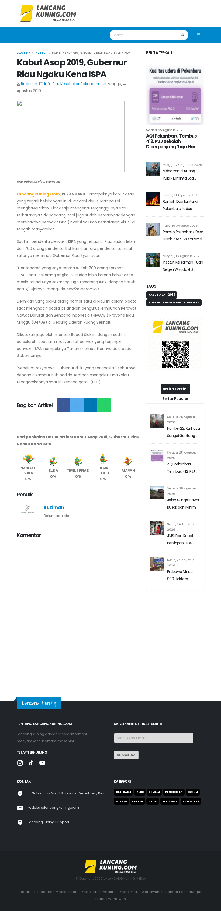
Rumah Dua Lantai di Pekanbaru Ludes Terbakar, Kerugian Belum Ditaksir (180, 205)
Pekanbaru (91, 83)
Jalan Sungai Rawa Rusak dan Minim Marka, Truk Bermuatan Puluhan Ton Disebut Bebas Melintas (183, 504)
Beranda (23, 53)
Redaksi (25, 891)
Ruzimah (29, 83)
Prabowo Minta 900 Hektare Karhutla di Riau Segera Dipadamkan (180, 576)
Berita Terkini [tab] (175, 389)
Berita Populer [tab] (175, 398)
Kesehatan (70, 83)
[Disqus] (78, 610)
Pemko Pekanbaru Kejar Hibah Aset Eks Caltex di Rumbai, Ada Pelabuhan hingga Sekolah (183, 236)
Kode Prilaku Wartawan (139, 891)
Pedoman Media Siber (57, 891)
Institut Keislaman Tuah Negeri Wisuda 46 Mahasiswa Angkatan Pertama (183, 266)
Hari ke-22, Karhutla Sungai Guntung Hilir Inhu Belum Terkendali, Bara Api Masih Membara (183, 432)
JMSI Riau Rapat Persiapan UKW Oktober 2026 (180, 540)
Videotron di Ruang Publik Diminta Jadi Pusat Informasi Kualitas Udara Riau (183, 175)
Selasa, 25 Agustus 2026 (165, 130)
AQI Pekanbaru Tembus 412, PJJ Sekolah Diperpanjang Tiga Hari (171, 141)
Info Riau (52, 83)
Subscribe (126, 755)
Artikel (41, 53)
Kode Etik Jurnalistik (98, 891)
